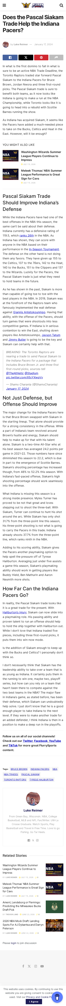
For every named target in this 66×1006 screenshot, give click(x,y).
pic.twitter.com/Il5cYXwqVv (24, 377)
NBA (55, 769)
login (13, 942)
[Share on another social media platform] (56, 57)
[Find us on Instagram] (35, 966)
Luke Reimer (21, 44)
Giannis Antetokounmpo (29, 312)
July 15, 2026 (29, 164)
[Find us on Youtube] (42, 966)
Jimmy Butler (17, 339)
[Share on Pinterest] (41, 57)
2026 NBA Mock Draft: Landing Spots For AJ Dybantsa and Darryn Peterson (23, 924)
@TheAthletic (15, 373)
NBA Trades (11, 774)
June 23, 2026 (27, 914)
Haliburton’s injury (14, 612)
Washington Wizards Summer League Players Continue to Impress (41, 156)
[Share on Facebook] (10, 57)
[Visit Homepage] (33, 5)
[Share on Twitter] (25, 57)
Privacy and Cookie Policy (41, 996)
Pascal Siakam (30, 774)
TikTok (13, 745)
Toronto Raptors (15, 779)
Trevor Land (12, 914)
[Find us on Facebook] (23, 966)
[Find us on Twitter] (29, 966)
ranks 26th (27, 235)
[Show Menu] (4, 5)
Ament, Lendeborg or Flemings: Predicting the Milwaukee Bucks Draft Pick (22, 906)
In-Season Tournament (44, 249)
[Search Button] (61, 5)
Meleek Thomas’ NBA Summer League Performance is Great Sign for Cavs (41, 174)
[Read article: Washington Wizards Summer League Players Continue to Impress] (10, 155)
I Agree (34, 1001)
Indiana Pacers (40, 769)
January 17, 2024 (43, 44)
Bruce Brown (19, 769)
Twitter (28, 741)
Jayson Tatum (51, 335)
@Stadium (31, 373)
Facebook (41, 741)
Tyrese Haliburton (41, 779)
